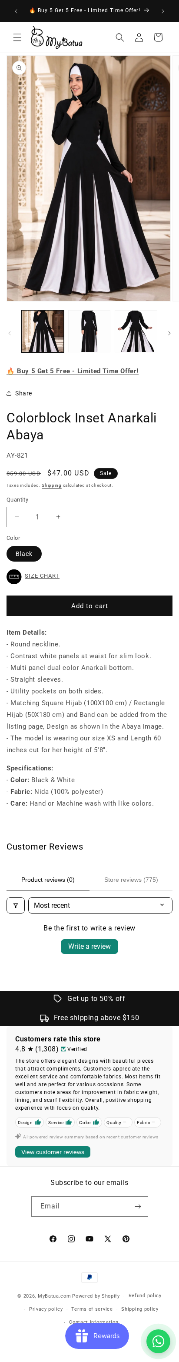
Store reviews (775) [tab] (131, 879)
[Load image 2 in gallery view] (89, 331)
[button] (17, 37)
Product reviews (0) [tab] (48, 879)
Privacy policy (46, 1309)
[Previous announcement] (16, 11)
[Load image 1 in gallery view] (42, 331)
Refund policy (145, 1295)
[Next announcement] (162, 11)
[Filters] (16, 905)
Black (24, 553)
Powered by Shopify (96, 1296)
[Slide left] (9, 333)
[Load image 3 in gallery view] (136, 331)
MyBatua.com (54, 1296)
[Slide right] (169, 333)
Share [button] (23, 393)
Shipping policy (140, 1309)
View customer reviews (52, 1151)
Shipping (52, 485)
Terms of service (92, 1309)
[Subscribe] (138, 1206)
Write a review (89, 946)
